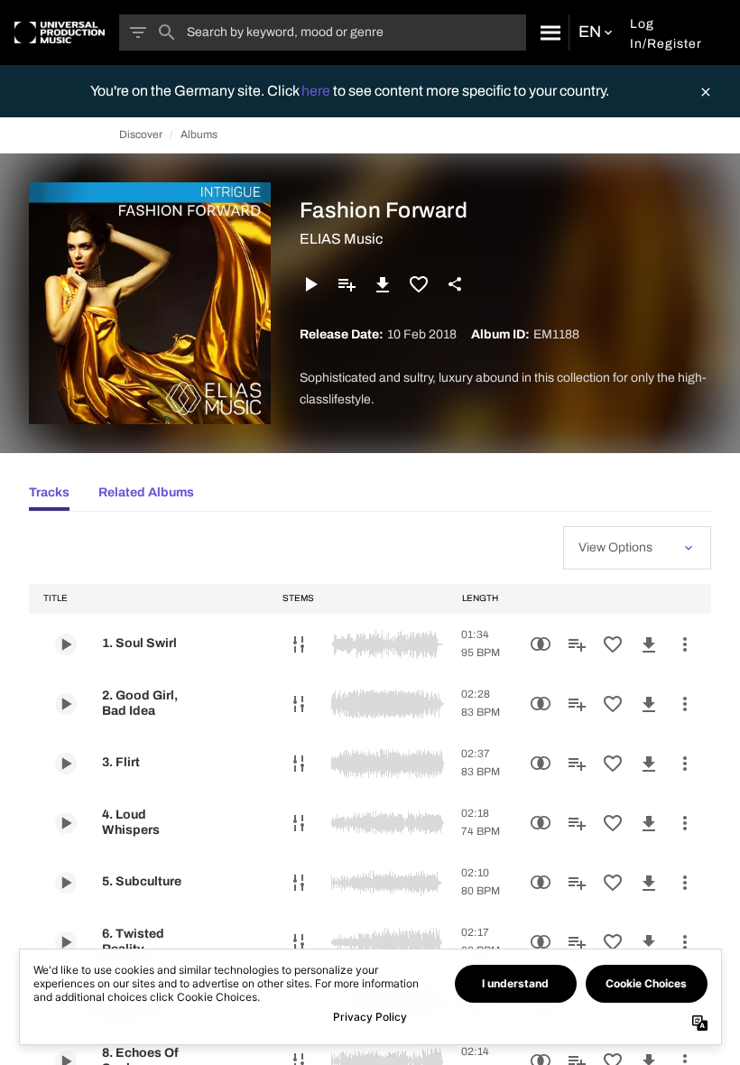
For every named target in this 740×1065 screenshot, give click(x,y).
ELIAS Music (341, 238)
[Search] (547, 32)
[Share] (455, 284)
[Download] (382, 284)
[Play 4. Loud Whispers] (66, 823)
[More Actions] (685, 644)
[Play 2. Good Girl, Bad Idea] (66, 704)
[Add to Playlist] (346, 284)
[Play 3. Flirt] (66, 763)
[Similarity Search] (540, 644)
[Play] (310, 284)
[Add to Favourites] (419, 284)
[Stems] (299, 644)
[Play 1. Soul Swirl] (66, 644)
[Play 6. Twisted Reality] (66, 942)
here (317, 90)
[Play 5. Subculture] (66, 882)
